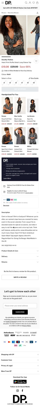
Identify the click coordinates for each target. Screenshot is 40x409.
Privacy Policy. (26, 325)
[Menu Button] (3, 3)
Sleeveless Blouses (13, 12)
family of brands (11, 321)
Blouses (4, 12)
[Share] (37, 13)
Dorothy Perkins (7, 60)
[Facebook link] (22, 390)
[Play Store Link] (20, 382)
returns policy (29, 193)
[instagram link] (17, 390)
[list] (20, 36)
